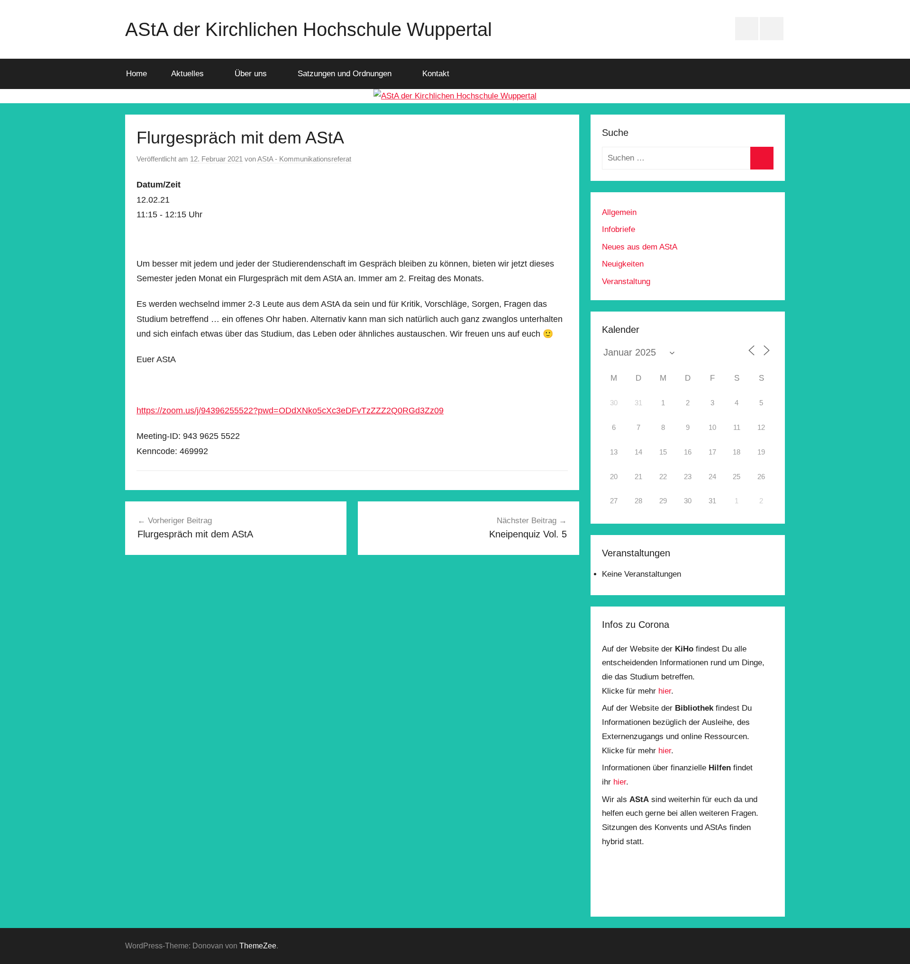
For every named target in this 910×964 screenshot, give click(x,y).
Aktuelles (187, 73)
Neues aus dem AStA (639, 246)
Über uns (251, 73)
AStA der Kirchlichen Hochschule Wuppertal (308, 29)
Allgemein (619, 212)
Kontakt (435, 73)
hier (664, 691)
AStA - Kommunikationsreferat (304, 159)
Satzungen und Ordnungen (344, 73)
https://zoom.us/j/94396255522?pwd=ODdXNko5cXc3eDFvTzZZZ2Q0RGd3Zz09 (290, 410)
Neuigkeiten (623, 263)
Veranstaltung (626, 281)
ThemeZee (257, 946)
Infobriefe (618, 229)
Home (136, 73)
